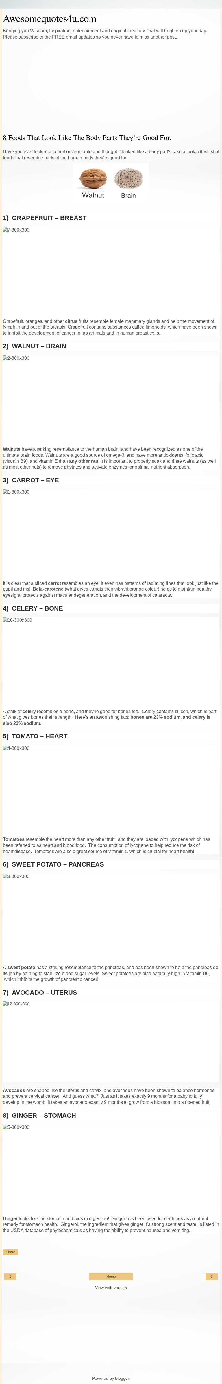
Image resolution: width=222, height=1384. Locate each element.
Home (111, 1277)
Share (10, 1252)
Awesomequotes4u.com (50, 18)
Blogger (122, 1378)
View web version (111, 1287)
